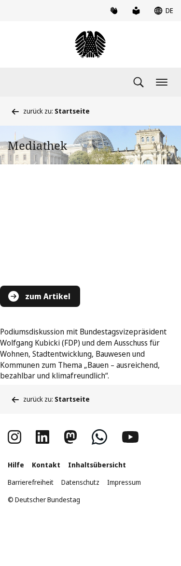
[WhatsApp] (99, 437)
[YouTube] (130, 437)
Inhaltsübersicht (97, 464)
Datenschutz (80, 482)
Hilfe (16, 464)
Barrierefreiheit (31, 482)
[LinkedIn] (42, 437)
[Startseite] (90, 44)
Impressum (124, 482)
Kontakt (46, 464)
